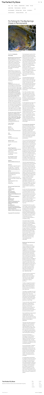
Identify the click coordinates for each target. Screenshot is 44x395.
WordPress (40, 392)
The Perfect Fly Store (11, 2)
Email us (10, 82)
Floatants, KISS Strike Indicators (14, 207)
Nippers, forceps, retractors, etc (14, 210)
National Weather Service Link (14, 161)
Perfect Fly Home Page (12, 55)
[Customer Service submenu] (14, 12)
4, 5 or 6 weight (11, 188)
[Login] (39, 2)
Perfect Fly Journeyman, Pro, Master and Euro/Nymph (14, 202)
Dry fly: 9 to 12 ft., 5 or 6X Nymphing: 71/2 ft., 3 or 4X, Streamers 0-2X (14, 192)
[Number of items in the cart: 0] (41, 2)
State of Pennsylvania (12, 157)
